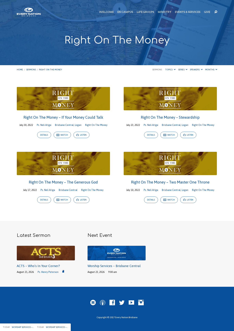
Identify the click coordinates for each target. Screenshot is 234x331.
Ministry (164, 12)
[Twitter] (122, 302)
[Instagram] (141, 302)
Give (207, 12)
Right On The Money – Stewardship (170, 117)
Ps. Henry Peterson (48, 272)
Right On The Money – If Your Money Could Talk (63, 117)
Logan (78, 125)
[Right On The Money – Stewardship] (170, 107)
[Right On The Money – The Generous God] (63, 172)
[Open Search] (215, 12)
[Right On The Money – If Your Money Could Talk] (63, 107)
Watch (64, 135)
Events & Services (187, 12)
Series (181, 69)
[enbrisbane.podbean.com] (93, 302)
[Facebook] (112, 302)
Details (44, 135)
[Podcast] (102, 302)
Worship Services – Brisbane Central (114, 266)
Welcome (106, 12)
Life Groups (145, 12)
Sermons (31, 69)
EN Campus (125, 12)
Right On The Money (50, 69)
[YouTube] (131, 302)
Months (210, 69)
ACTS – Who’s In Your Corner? (38, 266)
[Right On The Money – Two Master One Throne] (170, 172)
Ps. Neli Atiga (44, 125)
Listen (83, 135)
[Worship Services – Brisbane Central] (117, 257)
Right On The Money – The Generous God (63, 182)
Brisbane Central (64, 125)
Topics (169, 69)
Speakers (195, 69)
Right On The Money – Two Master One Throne (170, 182)
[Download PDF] (63, 271)
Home (20, 69)
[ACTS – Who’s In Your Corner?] (46, 257)
